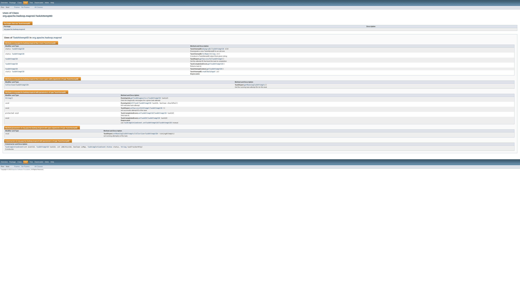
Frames (17, 7)
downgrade (206, 49)
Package (12, 3)
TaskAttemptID (24, 23)
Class (19, 3)
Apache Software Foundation (21, 169)
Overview (4, 3)
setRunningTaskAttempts (123, 134)
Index (47, 3)
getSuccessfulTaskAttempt (211, 59)
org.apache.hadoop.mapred (14, 29)
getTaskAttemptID (214, 69)
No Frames (25, 7)
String (212, 54)
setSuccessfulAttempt (139, 108)
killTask (134, 103)
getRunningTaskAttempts (254, 85)
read (204, 72)
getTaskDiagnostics (138, 98)
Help (52, 3)
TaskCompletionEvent (14, 147)
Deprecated (39, 3)
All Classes (39, 7)
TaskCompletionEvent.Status (100, 147)
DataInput (211, 72)
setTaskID (142, 118)
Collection (10, 85)
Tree (31, 3)
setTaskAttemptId (145, 113)
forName (205, 54)
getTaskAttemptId (215, 64)
